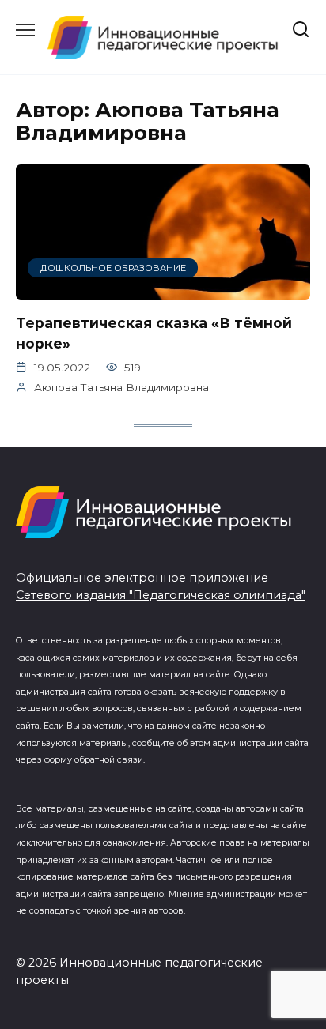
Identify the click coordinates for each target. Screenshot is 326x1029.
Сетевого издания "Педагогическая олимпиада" (160, 595)
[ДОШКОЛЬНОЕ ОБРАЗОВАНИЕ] (163, 289)
